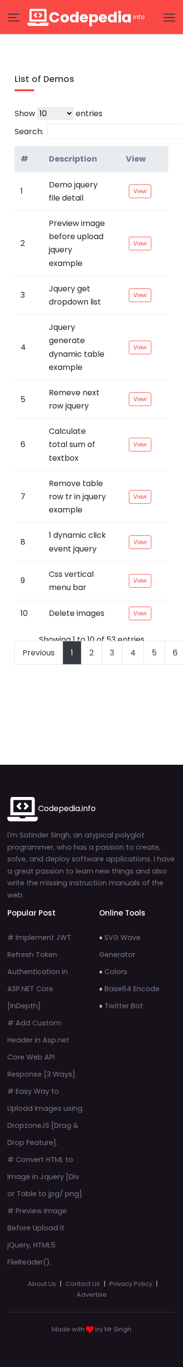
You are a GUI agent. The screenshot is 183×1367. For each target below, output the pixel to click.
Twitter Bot (123, 1006)
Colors (115, 972)
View (136, 158)
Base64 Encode (132, 989)
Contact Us (82, 1284)
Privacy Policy (130, 1284)
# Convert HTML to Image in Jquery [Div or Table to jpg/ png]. (45, 1177)
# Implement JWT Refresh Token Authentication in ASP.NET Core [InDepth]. (39, 972)
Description (73, 158)
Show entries (58, 113)
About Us (42, 1284)
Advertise (92, 1294)
